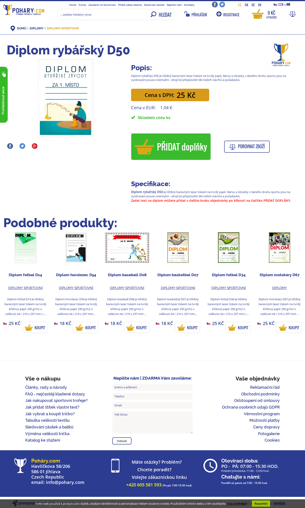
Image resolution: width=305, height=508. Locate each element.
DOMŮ (21, 28)
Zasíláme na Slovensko (102, 4)
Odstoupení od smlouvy (257, 400)
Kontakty (189, 4)
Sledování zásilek (154, 4)
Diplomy (37, 28)
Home (72, 4)
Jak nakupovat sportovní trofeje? (56, 400)
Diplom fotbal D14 (25, 275)
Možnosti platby (264, 420)
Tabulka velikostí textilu (47, 420)
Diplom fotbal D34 (229, 275)
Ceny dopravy (266, 427)
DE (253, 4)
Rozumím (261, 504)
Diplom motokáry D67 (280, 275)
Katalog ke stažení (42, 440)
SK (246, 4)
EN (259, 4)
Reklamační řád (265, 387)
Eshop (82, 4)
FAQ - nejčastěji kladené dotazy (55, 394)
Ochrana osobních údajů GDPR (251, 407)
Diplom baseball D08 (127, 275)
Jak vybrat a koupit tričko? (50, 413)
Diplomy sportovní (63, 28)
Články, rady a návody (46, 387)
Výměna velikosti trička (47, 433)
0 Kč (271, 14)
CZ (239, 4)
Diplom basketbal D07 (177, 275)
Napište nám (174, 4)
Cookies (272, 440)
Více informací (237, 504)
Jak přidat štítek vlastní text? (52, 407)
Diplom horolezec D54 (76, 275)
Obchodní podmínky (260, 394)
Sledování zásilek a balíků (49, 427)
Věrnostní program (262, 413)
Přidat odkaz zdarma (130, 4)
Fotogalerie (269, 433)
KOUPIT (40, 327)
